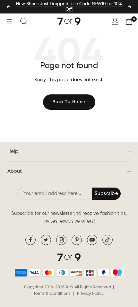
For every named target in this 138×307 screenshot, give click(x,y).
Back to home (69, 102)
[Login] (115, 21)
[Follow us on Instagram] (61, 240)
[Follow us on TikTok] (107, 240)
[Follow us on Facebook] (30, 240)
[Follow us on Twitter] (46, 240)
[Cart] (129, 21)
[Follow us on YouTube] (92, 240)
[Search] (23, 21)
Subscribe (106, 193)
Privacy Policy (91, 294)
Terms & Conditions (51, 294)
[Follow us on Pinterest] (77, 240)
